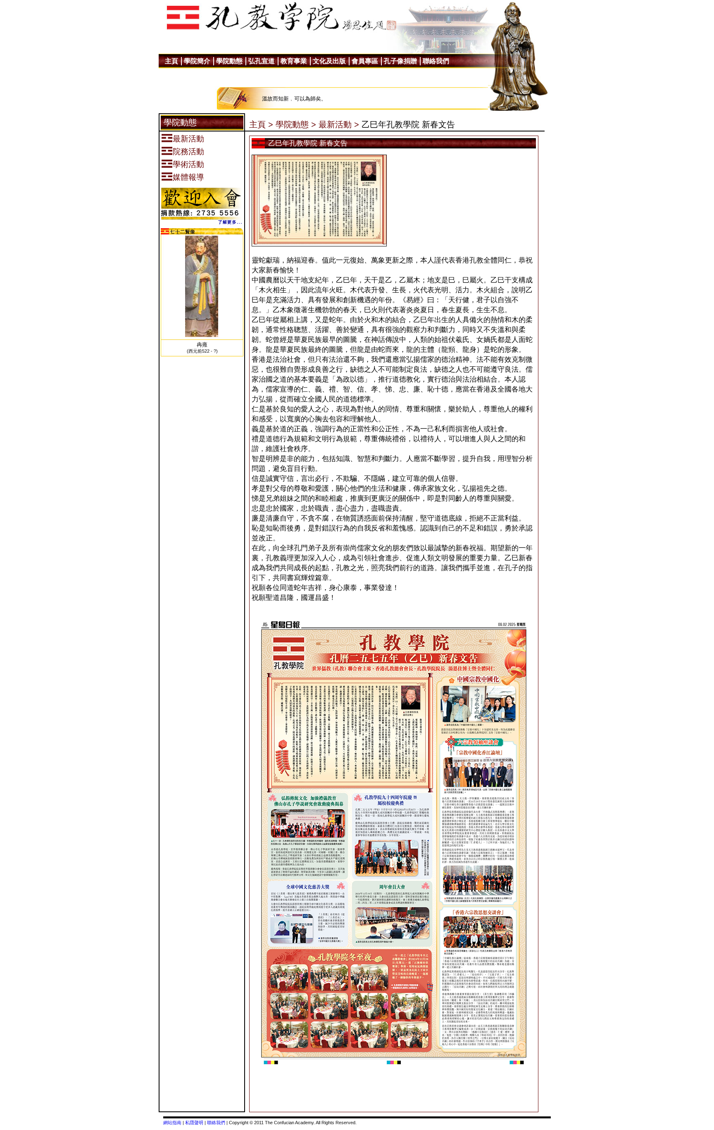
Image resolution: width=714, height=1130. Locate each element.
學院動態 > (296, 124)
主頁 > (261, 124)
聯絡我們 (216, 1122)
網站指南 (172, 1122)
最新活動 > (339, 124)
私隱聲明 (194, 1122)
